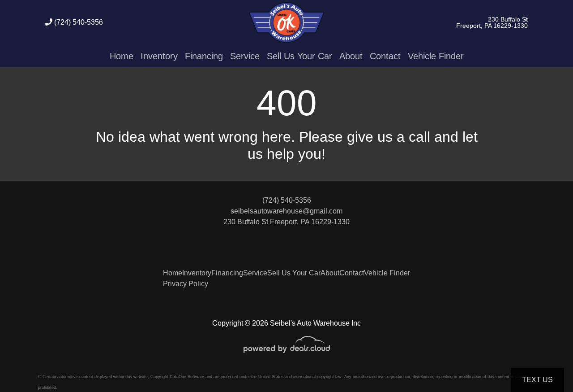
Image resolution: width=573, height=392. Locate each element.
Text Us (537, 379)
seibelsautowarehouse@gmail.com (286, 211)
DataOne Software (187, 377)
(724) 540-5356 (77, 22)
